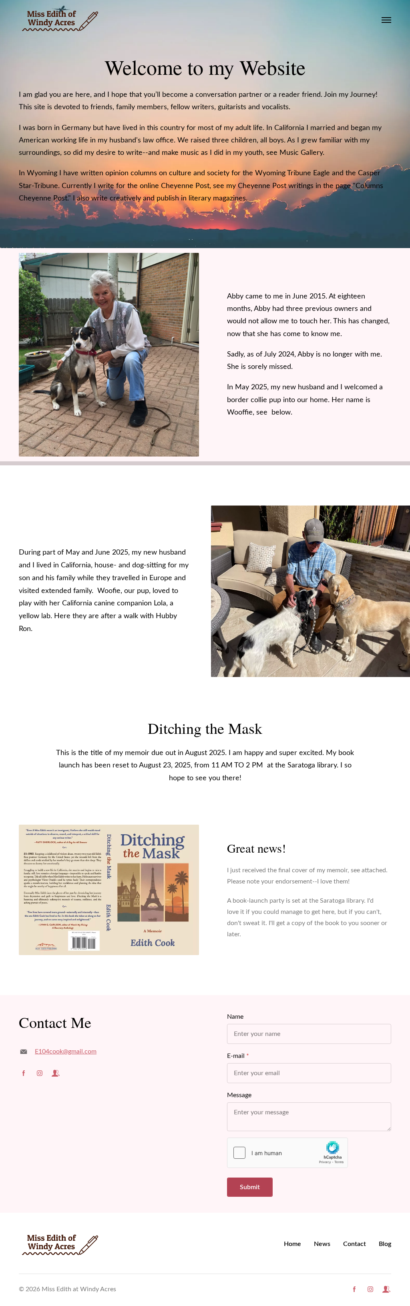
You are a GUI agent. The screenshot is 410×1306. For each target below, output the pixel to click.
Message (239, 1095)
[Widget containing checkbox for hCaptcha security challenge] (287, 1153)
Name (235, 1017)
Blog (385, 1244)
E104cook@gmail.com (65, 1051)
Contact (354, 1244)
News (322, 1244)
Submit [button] (250, 1187)
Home (292, 1244)
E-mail (236, 1056)
